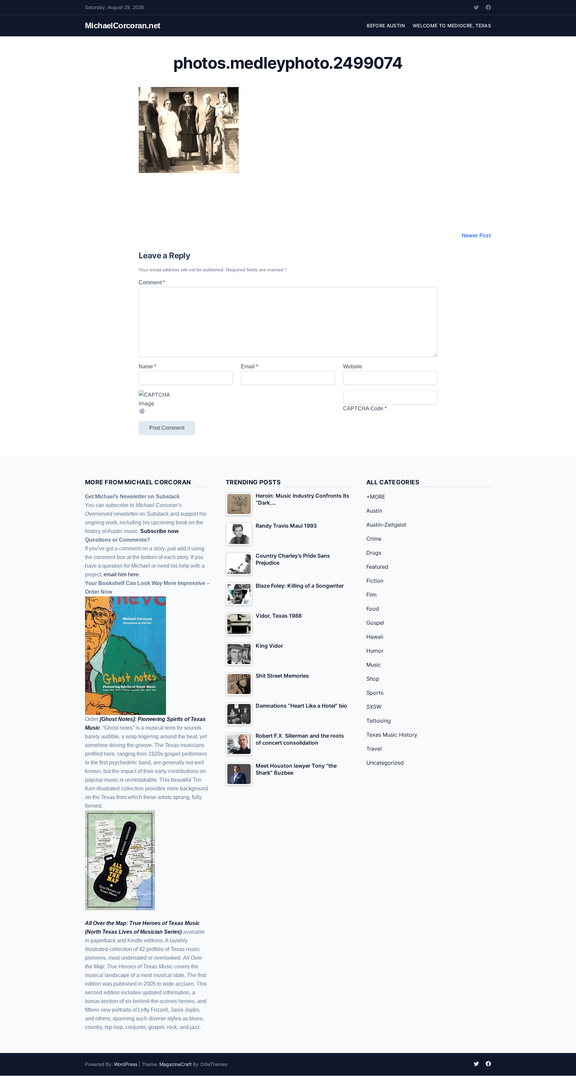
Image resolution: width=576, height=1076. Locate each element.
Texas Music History (391, 734)
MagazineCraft (175, 1064)
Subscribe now (159, 531)
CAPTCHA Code (363, 408)
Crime (373, 538)
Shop (372, 678)
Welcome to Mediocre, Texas (452, 25)
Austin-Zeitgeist (386, 524)
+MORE (375, 496)
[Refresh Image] (186, 411)
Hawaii (374, 636)
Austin (374, 510)
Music (373, 664)
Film (371, 594)
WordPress (125, 1064)
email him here (121, 574)
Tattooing (378, 720)
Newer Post (476, 235)
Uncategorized (385, 762)
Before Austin (386, 25)
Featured (377, 566)
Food (372, 608)
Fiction (374, 580)
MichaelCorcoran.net (122, 25)
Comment (152, 282)
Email (249, 366)
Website (352, 366)
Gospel (375, 622)
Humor (374, 650)
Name (147, 366)
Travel (374, 748)
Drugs (373, 552)
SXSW (373, 706)
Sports (374, 692)
